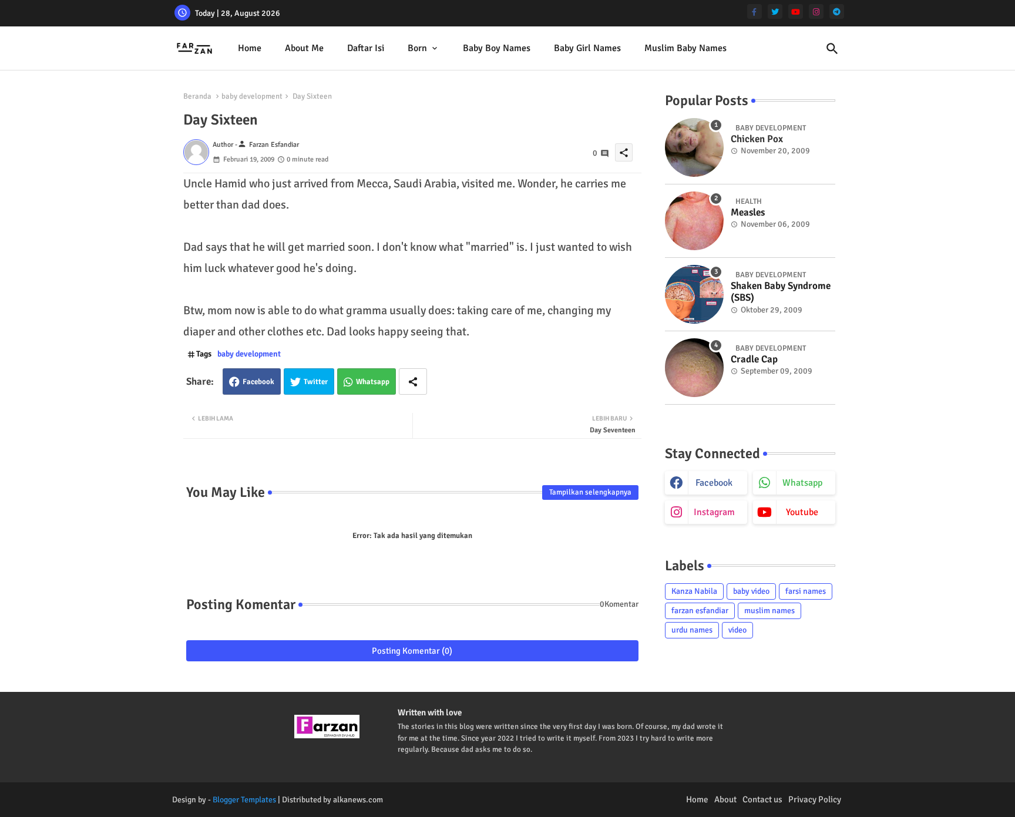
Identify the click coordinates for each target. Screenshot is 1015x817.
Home (249, 48)
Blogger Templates (244, 800)
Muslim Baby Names (685, 48)
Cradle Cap (754, 359)
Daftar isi (365, 48)
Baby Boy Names (496, 48)
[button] (832, 48)
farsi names (805, 591)
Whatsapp (372, 381)
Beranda (197, 96)
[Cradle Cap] (694, 367)
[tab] (249, 48)
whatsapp (802, 483)
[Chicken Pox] (694, 147)
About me (304, 48)
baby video (751, 591)
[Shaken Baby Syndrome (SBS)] (694, 294)
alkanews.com (358, 800)
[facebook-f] (754, 11)
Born (417, 48)
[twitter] (775, 11)
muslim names (769, 611)
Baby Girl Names (587, 48)
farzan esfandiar (699, 611)
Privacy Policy (814, 799)
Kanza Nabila (694, 591)
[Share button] (413, 381)
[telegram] (836, 11)
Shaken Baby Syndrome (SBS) (781, 292)
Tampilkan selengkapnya (590, 492)
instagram (714, 512)
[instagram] (816, 11)
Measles (748, 212)
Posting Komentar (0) (412, 650)
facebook (713, 483)
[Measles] (694, 220)
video (737, 630)
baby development (252, 96)
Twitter (316, 381)
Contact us (762, 799)
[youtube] (795, 11)
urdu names (691, 630)
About (725, 799)
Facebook (258, 381)
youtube (802, 512)
